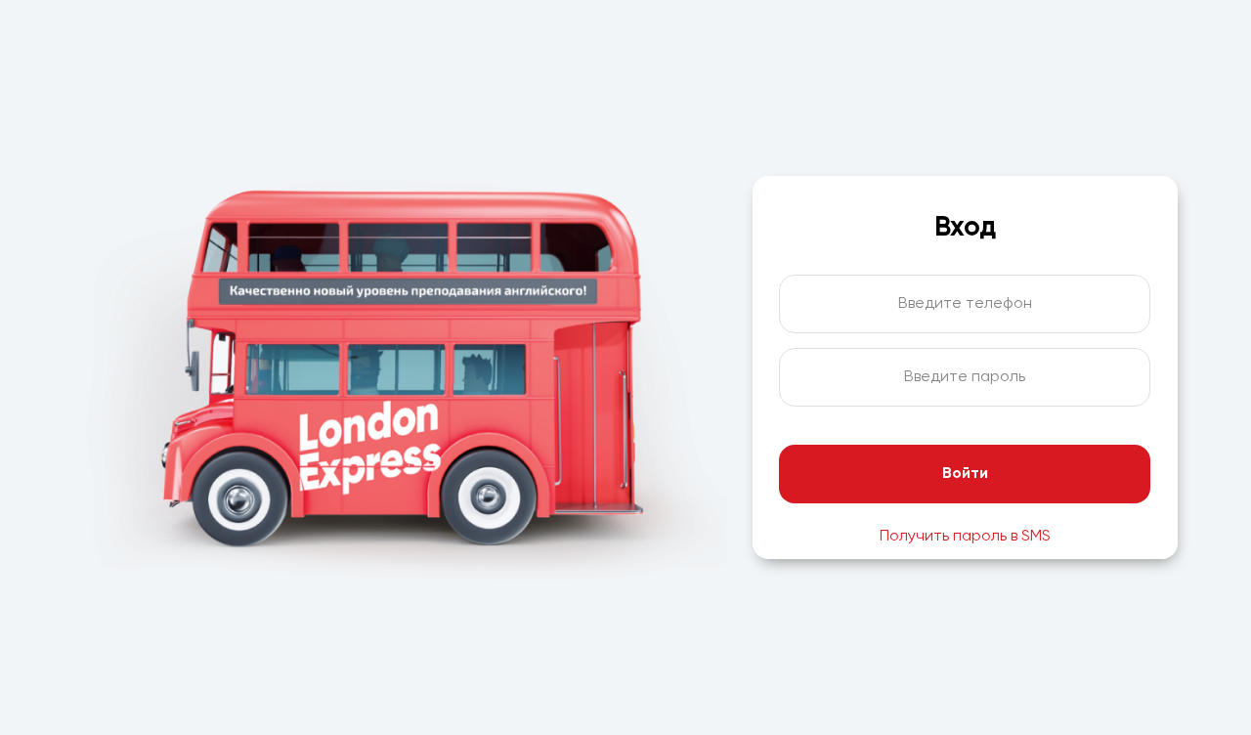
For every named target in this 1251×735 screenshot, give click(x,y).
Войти (965, 474)
